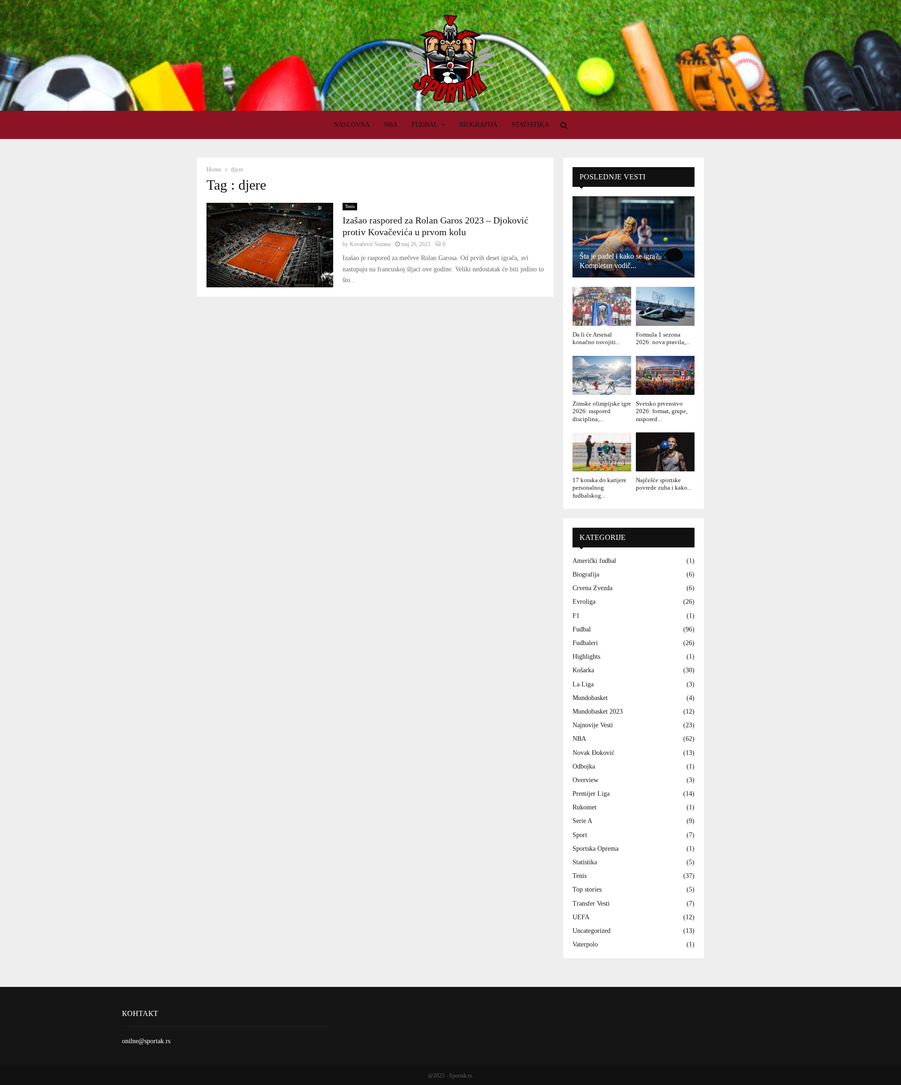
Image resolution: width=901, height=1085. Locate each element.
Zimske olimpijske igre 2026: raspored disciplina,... (602, 411)
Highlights (586, 656)
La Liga (583, 684)
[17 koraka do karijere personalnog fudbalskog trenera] (602, 451)
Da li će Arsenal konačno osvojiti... (596, 338)
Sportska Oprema (595, 848)
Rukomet (584, 807)
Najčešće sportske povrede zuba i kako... (664, 484)
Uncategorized (592, 930)
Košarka (583, 670)
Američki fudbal (594, 560)
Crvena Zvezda (592, 588)
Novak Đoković (593, 752)
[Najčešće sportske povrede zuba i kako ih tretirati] (665, 451)
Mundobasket (590, 697)
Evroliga (584, 601)
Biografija (478, 124)
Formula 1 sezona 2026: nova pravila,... (663, 338)
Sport (580, 835)
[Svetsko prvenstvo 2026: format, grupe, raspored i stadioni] (665, 375)
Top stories (587, 889)
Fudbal (425, 124)
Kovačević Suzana (370, 244)
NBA (390, 124)
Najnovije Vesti (593, 725)
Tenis (350, 206)
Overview (585, 780)
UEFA (581, 917)
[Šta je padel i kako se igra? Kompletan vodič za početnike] (634, 236)
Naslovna (352, 124)
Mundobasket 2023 (598, 711)
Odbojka (584, 766)
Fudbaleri (585, 642)
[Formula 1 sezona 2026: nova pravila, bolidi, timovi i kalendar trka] (665, 306)
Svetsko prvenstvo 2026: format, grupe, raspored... (661, 411)
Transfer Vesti (591, 903)
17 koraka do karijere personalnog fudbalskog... (599, 488)
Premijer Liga (591, 793)
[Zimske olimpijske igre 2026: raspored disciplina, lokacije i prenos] (602, 375)
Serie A (582, 820)
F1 (576, 615)
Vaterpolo (585, 944)
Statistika (530, 124)
